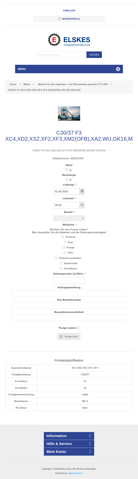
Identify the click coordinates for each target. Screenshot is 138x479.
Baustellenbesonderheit (69, 312)
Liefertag (69, 184)
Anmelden (69, 10)
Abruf (69, 165)
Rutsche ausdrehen (70, 258)
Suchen (94, 54)
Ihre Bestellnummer (69, 299)
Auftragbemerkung (69, 287)
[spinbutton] (69, 280)
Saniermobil (70, 263)
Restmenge (69, 174)
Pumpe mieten (67, 327)
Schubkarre (70, 268)
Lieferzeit (69, 198)
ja (71, 169)
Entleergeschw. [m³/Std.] (68, 273)
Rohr (70, 252)
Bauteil (68, 212)
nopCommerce (75, 473)
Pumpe (70, 247)
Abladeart (68, 224)
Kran (70, 242)
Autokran (70, 236)
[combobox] (66, 191)
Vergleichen (71, 336)
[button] (81, 191)
